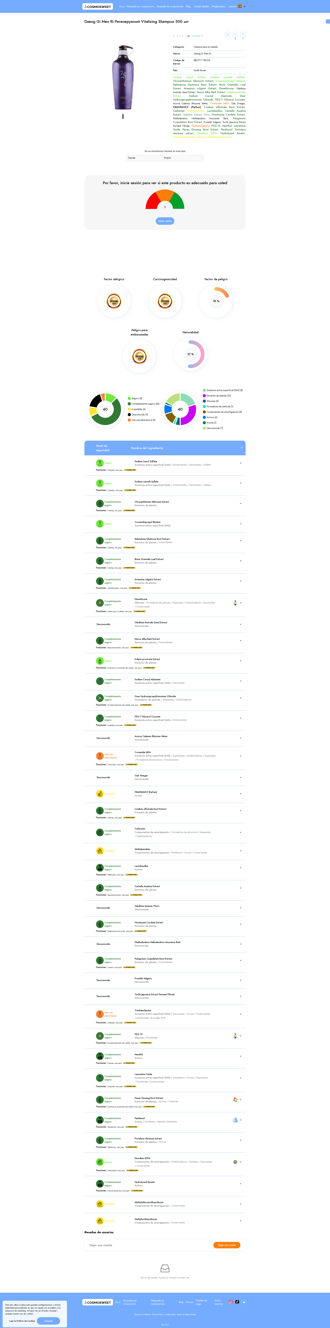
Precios (189, 1302)
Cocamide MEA (219, 103)
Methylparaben (195, 111)
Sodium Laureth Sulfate (228, 77)
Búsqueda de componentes (170, 6)
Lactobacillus (214, 111)
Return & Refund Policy (186, 1314)
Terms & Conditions (142, 1314)
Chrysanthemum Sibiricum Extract (193, 81)
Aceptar (48, 1321)
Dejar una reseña (227, 1245)
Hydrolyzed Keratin (233, 133)
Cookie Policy (170, 1314)
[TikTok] (237, 1302)
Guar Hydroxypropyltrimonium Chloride (209, 98)
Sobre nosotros (218, 1302)
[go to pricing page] (328, 21)
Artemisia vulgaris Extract (200, 88)
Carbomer (179, 111)
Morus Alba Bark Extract (211, 92)
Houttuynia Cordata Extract (228, 115)
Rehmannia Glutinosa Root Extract (194, 85)
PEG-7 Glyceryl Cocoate (230, 100)
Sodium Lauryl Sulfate (189, 77)
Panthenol (226, 129)
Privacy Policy (157, 1314)
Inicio (121, 6)
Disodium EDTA (207, 133)
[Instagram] (231, 1302)
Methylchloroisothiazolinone (189, 137)
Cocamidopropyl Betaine (230, 81)
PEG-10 (215, 126)
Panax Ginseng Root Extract (200, 129)
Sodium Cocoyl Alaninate (210, 96)
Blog (188, 6)
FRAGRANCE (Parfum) (187, 107)
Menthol (227, 126)
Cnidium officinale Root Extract (224, 107)
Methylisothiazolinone (219, 137)
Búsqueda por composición (140, 6)
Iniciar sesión (201, 6)
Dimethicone (226, 88)
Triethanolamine (200, 126)
